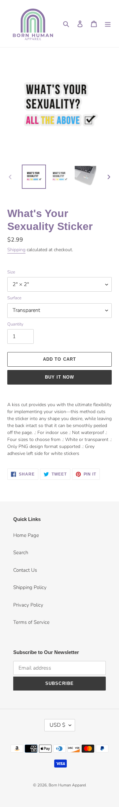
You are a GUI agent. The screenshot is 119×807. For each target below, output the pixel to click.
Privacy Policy (28, 605)
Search (20, 552)
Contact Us (25, 570)
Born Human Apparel (67, 785)
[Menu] (108, 24)
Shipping (16, 250)
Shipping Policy (30, 587)
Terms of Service (31, 622)
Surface (14, 298)
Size (11, 272)
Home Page (26, 535)
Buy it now (59, 377)
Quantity (15, 324)
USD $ (57, 725)
